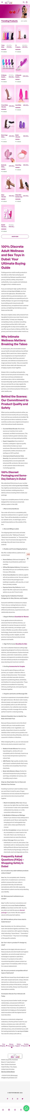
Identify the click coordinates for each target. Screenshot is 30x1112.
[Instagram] (17, 1098)
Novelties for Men (21, 644)
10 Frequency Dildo (18, 47)
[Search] (23, 2)
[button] (15, 236)
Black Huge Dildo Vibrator (4, 136)
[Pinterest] (7, 1098)
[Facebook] (12, 1098)
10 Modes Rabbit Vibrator (3, 76)
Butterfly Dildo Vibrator (3, 166)
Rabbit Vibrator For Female (4, 226)
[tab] (9, 20)
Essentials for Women (22, 616)
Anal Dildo (18, 105)
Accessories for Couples (17, 666)
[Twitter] (22, 1098)
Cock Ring (18, 165)
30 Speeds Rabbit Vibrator (18, 76)
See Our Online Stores (8, 1071)
